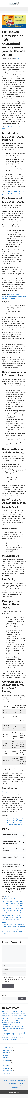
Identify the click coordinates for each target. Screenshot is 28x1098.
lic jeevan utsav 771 (16, 906)
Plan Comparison (7, 1070)
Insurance (5, 1052)
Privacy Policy (21, 1080)
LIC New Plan (8, 896)
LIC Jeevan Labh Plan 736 (14, 823)
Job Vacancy (6, 1060)
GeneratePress (14, 1087)
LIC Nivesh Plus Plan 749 (14, 821)
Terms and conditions (10, 1083)
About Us (6, 1080)
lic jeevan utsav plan (12, 913)
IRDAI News (5, 1058)
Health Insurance (7, 1050)
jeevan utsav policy (15, 903)
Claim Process (6, 1047)
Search (4, 995)
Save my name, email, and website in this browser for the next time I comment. (14, 979)
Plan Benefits (6, 1068)
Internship (5, 1055)
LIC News (5, 1065)
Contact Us (13, 1080)
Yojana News (6, 1073)
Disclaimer (20, 1083)
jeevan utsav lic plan (12, 901)
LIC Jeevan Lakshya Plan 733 (15, 819)
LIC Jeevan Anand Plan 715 (14, 824)
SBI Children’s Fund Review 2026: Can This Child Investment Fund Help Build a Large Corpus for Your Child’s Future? (14, 1014)
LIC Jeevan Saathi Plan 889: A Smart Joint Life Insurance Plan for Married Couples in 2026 (13, 1028)
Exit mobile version (14, 1092)
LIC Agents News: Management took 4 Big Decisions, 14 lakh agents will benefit (14, 296)
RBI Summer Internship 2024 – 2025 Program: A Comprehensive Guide (12, 931)
